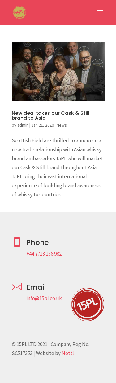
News (62, 125)
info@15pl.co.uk (44, 298)
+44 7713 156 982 (44, 253)
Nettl (68, 353)
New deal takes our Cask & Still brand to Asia (50, 115)
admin (22, 125)
